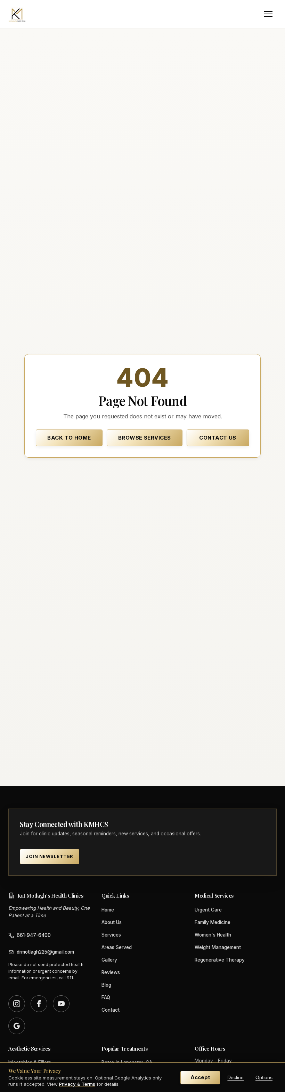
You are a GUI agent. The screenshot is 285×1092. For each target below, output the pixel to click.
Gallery (109, 960)
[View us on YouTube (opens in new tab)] (61, 1003)
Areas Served (116, 947)
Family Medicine (212, 922)
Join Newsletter (49, 856)
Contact (110, 1010)
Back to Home (69, 437)
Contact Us (217, 437)
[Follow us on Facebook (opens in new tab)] (39, 1003)
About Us (111, 922)
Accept (200, 1077)
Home (107, 910)
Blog (106, 985)
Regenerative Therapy (220, 960)
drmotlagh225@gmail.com (45, 952)
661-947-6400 (34, 935)
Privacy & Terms (77, 1084)
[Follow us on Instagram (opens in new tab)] (16, 1003)
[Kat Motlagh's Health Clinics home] (17, 14)
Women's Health (213, 935)
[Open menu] (268, 14)
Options (263, 1077)
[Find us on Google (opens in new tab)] (16, 1026)
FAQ (105, 997)
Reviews (110, 972)
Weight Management (218, 947)
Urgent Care (208, 910)
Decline (235, 1077)
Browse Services (144, 437)
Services (111, 935)
